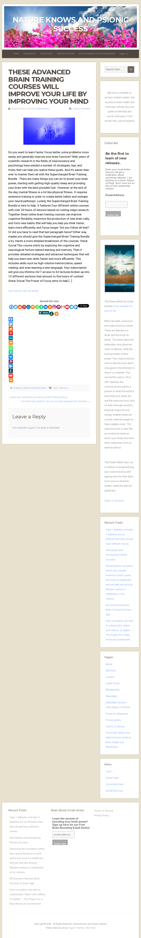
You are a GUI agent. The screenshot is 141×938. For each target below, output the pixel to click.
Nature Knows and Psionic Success (70, 24)
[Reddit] (20, 307)
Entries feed (112, 778)
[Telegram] (71, 307)
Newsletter (111, 696)
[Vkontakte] (46, 307)
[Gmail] (63, 307)
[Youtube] (67, 307)
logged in (32, 427)
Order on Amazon (114, 500)
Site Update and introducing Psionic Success (116, 555)
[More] (56, 314)
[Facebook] (11, 307)
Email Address (114, 195)
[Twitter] (15, 307)
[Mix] (33, 307)
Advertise (111, 670)
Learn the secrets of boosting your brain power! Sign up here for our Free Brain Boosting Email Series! (71, 823)
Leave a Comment (81, 108)
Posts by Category (66, 54)
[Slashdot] (51, 314)
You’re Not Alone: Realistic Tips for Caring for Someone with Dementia (54, 401)
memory (62, 388)
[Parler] (58, 307)
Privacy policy (113, 720)
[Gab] (41, 307)
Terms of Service (103, 810)
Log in (109, 771)
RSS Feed (90, 928)
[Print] (50, 307)
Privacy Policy (101, 815)
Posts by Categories (117, 713)
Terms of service (115, 726)
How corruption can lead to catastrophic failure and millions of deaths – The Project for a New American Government (119, 630)
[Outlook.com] (76, 307)
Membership (30, 54)
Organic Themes (76, 928)
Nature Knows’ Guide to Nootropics (97, 54)
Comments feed (114, 784)
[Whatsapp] (37, 307)
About (123, 54)
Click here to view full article (23, 291)
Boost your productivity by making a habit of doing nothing (39, 397)
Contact (110, 677)
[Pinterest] (24, 307)
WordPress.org (114, 790)
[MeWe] (28, 307)
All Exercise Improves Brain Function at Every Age (118, 610)
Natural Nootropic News (34, 388)
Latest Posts (46, 54)
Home (16, 54)
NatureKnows (43, 108)
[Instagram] (54, 307)
